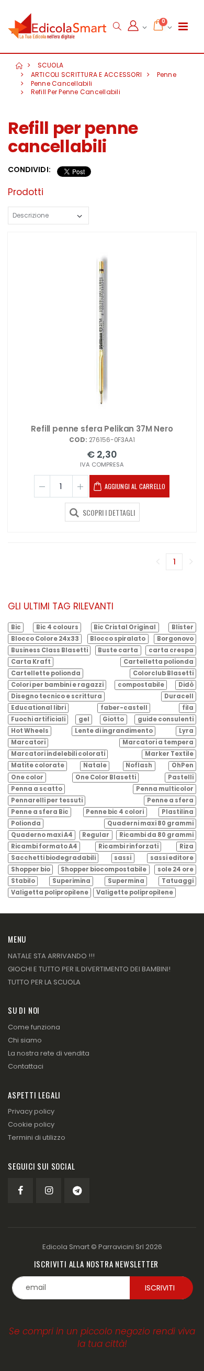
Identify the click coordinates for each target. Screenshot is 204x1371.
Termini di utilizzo (36, 1137)
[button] (116, 26)
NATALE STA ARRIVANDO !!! (51, 956)
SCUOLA (51, 65)
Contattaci (25, 1066)
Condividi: (29, 170)
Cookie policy (31, 1124)
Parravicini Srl (121, 1247)
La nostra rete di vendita (48, 1053)
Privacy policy (31, 1111)
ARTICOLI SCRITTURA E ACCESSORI (86, 74)
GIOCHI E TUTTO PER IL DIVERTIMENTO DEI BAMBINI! (89, 969)
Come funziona (34, 1027)
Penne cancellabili (62, 83)
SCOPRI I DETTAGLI (108, 512)
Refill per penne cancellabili (75, 91)
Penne (166, 74)
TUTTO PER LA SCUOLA (44, 982)
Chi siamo (25, 1040)
